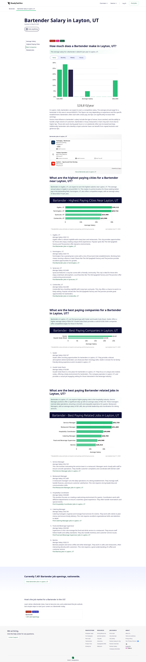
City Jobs (99, 638)
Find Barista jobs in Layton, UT (63, 552)
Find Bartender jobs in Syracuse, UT (65, 279)
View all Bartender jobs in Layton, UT (85, 172)
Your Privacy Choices (131, 641)
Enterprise (88, 646)
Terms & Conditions (131, 636)
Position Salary (113, 646)
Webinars (99, 646)
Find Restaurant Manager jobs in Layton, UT (68, 488)
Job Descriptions (101, 636)
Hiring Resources (101, 633)
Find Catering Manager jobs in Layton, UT (67, 521)
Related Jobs (30, 50)
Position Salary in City (115, 641)
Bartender (12, 9)
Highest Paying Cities (33, 44)
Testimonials (88, 641)
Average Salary (31, 41)
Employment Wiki (101, 643)
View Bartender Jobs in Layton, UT (37, 581)
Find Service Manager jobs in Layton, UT (67, 471)
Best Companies (31, 47)
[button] (103, 3)
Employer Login (89, 633)
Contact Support (13, 637)
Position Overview (114, 643)
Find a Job (112, 633)
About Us (128, 633)
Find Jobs (134, 3)
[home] (15, 3)
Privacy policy (129, 638)
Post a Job (87, 638)
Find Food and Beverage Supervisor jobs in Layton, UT (71, 535)
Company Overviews (114, 649)
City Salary (112, 638)
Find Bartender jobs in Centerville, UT (66, 296)
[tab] (54, 57)
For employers (89, 636)
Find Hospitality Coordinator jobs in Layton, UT (69, 504)
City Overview (112, 636)
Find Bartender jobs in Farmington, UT (66, 263)
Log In (124, 3)
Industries (100, 641)
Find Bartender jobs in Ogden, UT (64, 246)
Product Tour (88, 643)
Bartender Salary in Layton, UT (26, 9)
